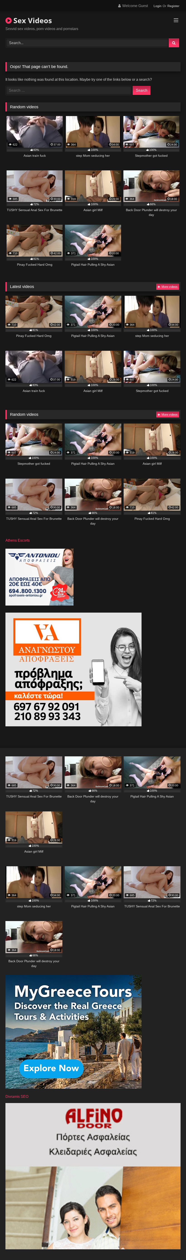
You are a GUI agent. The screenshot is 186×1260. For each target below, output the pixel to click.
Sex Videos (32, 20)
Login (158, 6)
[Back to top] (172, 1246)
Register (173, 6)
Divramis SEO (16, 1096)
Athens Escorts (17, 540)
